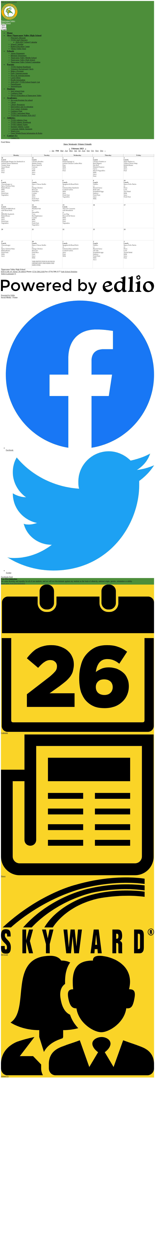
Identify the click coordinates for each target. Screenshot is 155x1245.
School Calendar (17, 44)
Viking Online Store (18, 49)
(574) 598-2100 (38, 272)
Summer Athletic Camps (20, 127)
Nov (97, 151)
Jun (75, 151)
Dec (101, 151)
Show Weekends (70, 144)
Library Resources (18, 105)
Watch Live (15, 131)
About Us (4, 1076)
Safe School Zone (17, 91)
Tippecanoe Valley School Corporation (25, 62)
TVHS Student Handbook (21, 67)
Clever (13, 102)
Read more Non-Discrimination (13, 583)
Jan (53, 151)
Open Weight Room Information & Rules (26, 133)
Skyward (4, 955)
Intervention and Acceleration (22, 107)
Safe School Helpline (69, 272)
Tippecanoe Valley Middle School (24, 58)
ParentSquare (16, 84)
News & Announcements (20, 76)
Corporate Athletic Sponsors (21, 129)
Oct (92, 151)
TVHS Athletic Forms (19, 124)
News (3, 876)
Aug (83, 151)
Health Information (18, 80)
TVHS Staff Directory (19, 40)
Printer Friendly (85, 144)
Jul (79, 151)
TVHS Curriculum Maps (20, 113)
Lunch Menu (16, 78)
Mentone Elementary (19, 56)
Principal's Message (18, 38)
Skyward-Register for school (22, 100)
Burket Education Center (20, 46)
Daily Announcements (19, 73)
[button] (24, 35)
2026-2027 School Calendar (26, 42)
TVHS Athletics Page (19, 120)
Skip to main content (9, 2)
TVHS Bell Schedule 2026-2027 (23, 115)
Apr (66, 151)
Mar (61, 151)
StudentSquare (16, 86)
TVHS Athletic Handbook (21, 122)
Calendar (4, 733)
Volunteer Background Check (22, 69)
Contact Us (15, 138)
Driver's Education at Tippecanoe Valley (26, 95)
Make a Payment (17, 71)
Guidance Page (16, 93)
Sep (88, 151)
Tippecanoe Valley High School (23, 60)
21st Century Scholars (19, 109)
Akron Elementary (18, 53)
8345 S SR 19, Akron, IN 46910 (13, 272)
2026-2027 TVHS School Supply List (25, 82)
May (71, 151)
